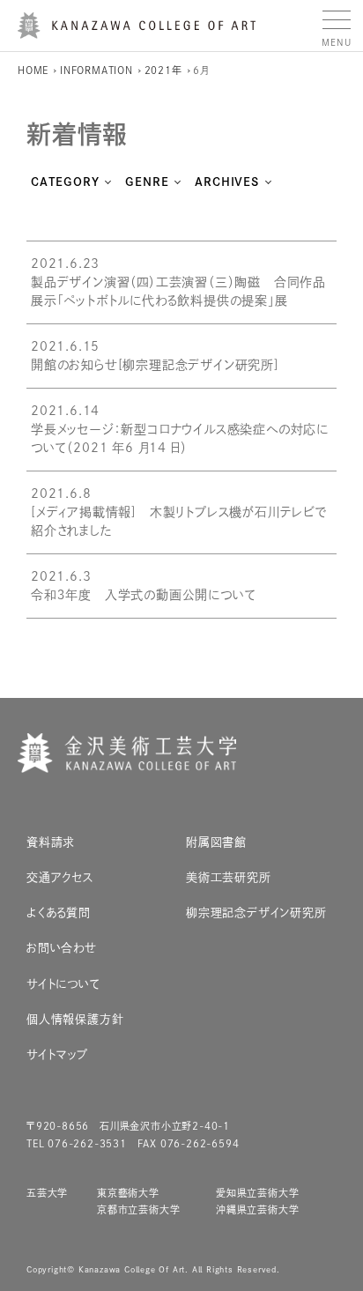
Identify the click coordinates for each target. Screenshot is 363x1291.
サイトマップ (57, 1054)
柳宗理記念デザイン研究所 (256, 912)
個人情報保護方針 (74, 1019)
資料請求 (50, 842)
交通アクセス (60, 877)
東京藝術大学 (128, 1193)
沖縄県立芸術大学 (257, 1209)
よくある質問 (58, 912)
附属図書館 (216, 842)
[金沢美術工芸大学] (137, 32)
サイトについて (63, 984)
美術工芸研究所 (228, 877)
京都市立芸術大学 (138, 1209)
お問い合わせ (61, 947)
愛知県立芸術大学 (257, 1193)
